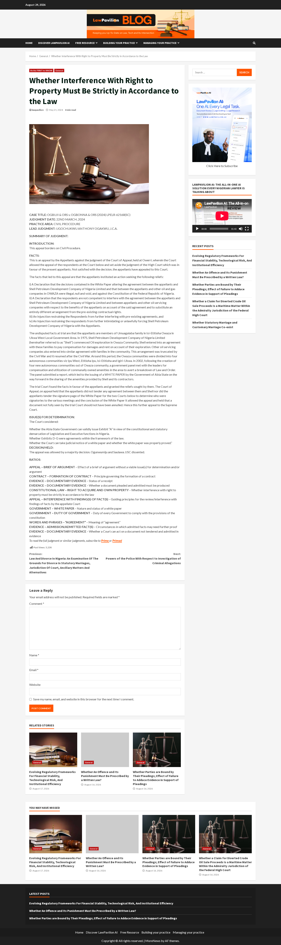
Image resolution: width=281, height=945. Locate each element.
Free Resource (85, 43)
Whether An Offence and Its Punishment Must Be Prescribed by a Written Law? (105, 750)
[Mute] (241, 229)
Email (33, 670)
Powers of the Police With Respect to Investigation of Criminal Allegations (143, 558)
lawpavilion (38, 109)
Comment (36, 603)
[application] (222, 216)
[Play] (197, 229)
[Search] (254, 43)
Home (28, 43)
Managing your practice (159, 43)
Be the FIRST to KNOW (41, 70)
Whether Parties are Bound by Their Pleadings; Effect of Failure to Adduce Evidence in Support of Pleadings (157, 750)
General (59, 70)
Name (34, 655)
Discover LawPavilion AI (54, 43)
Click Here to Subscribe (222, 165)
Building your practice (119, 43)
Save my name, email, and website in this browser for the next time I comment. (83, 699)
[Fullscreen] (247, 229)
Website (35, 684)
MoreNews (152, 941)
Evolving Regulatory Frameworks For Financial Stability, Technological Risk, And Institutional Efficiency (53, 750)
